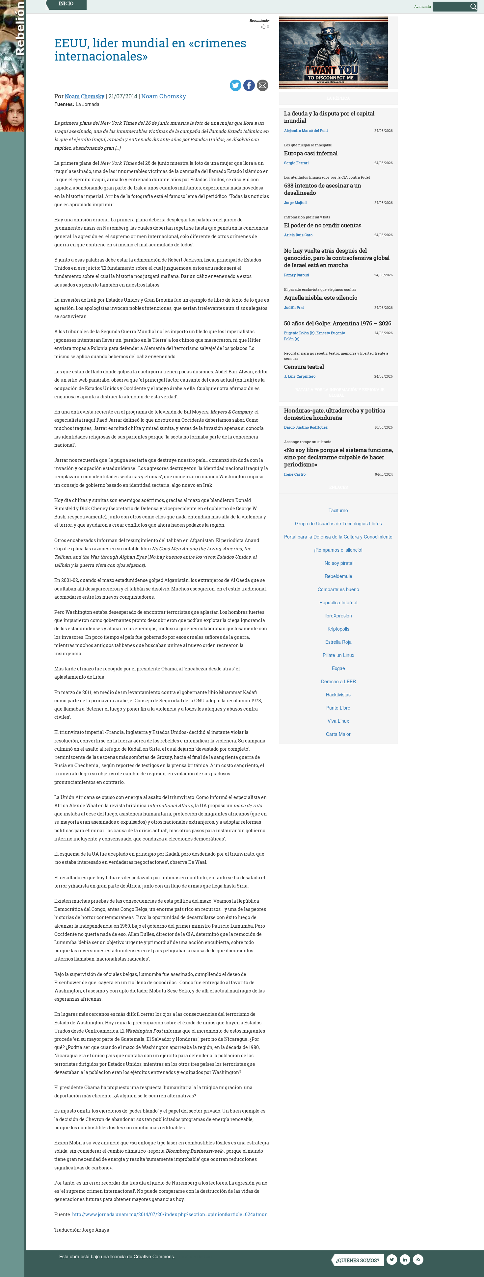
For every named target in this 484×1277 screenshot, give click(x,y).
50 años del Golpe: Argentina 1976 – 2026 (337, 323)
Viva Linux (338, 720)
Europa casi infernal (310, 153)
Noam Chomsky (84, 96)
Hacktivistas (338, 694)
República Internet (338, 602)
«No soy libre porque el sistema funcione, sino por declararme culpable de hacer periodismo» (338, 457)
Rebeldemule (338, 576)
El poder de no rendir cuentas (323, 225)
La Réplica (338, 98)
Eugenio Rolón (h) (299, 332)
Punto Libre (338, 707)
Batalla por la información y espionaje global (340, 392)
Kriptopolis (338, 628)
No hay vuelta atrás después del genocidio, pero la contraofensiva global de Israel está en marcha (337, 258)
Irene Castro (295, 474)
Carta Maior (338, 734)
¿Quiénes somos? (357, 1260)
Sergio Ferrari (296, 162)
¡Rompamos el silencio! (338, 549)
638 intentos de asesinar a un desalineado (322, 189)
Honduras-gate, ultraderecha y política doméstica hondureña (334, 414)
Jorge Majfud (295, 202)
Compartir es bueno (338, 589)
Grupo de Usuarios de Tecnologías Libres (338, 523)
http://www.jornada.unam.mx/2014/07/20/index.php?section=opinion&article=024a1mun (170, 1214)
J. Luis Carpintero (299, 376)
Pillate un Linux (338, 655)
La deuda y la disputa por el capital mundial (329, 117)
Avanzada (422, 6)
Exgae (338, 668)
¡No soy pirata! (338, 563)
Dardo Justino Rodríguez (306, 427)
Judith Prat (294, 307)
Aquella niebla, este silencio (321, 297)
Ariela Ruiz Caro (298, 234)
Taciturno (338, 510)
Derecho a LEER (338, 681)
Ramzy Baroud (296, 274)
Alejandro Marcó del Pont (306, 130)
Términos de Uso (194, 1256)
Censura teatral (304, 366)
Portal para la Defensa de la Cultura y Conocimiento (338, 536)
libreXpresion (338, 615)
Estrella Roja (338, 641)
